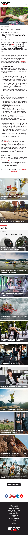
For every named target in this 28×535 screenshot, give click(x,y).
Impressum (14, 522)
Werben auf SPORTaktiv (14, 513)
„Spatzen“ (5, 141)
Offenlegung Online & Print (14, 515)
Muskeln (13, 44)
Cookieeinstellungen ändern (14, 510)
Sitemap (14, 524)
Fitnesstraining (17, 29)
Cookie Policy (14, 512)
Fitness (8, 29)
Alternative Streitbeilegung (14, 519)
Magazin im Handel (14, 507)
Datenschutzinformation (14, 508)
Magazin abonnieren (14, 505)
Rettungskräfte (22, 61)
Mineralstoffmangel (5, 160)
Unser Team (14, 520)
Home (2, 29)
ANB (14, 517)
